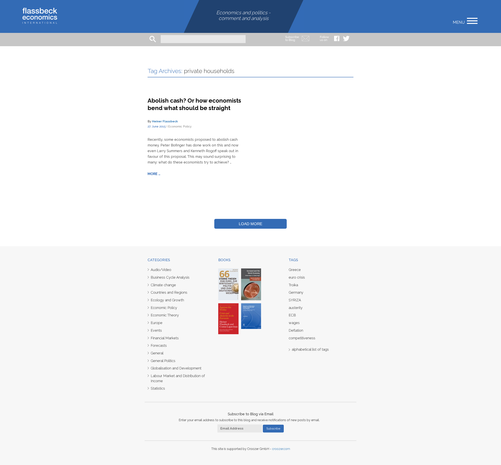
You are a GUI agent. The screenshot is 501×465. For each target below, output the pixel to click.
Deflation (296, 330)
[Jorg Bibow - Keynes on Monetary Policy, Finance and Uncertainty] (251, 315)
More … (154, 174)
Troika (293, 285)
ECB (292, 315)
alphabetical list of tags (310, 349)
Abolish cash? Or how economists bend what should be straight (194, 104)
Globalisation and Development (176, 368)
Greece (295, 270)
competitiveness (302, 338)
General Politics (163, 361)
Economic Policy (180, 126)
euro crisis (297, 277)
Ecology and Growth (167, 300)
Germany (296, 292)
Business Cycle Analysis (170, 277)
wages (294, 323)
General (157, 353)
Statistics (158, 388)
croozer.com (281, 449)
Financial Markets (165, 338)
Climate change (163, 285)
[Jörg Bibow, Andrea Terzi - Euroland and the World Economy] (251, 284)
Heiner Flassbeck (165, 121)
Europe (156, 323)
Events (156, 330)
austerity (296, 308)
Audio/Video (161, 270)
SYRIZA (295, 300)
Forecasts (159, 345)
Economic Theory (165, 315)
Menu (459, 22)
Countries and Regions (169, 292)
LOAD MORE (250, 224)
